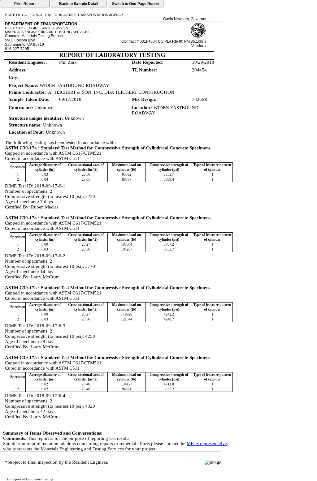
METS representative (207, 443)
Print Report (25, 4)
